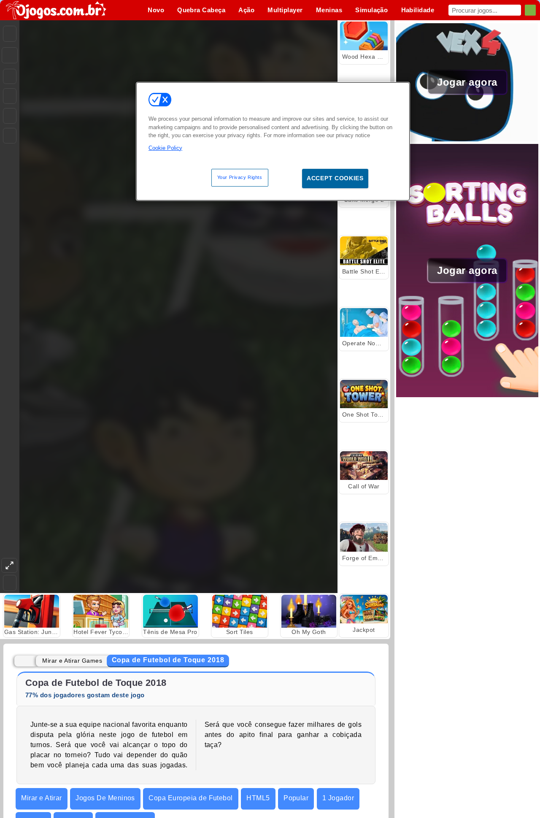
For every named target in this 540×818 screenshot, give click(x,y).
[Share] (10, 55)
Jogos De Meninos (105, 798)
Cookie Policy (165, 147)
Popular (296, 798)
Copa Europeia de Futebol (190, 798)
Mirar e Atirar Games (72, 660)
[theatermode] (9, 565)
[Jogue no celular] (9, 136)
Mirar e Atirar (41, 798)
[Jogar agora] (467, 139)
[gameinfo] (9, 116)
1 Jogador (338, 798)
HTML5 (258, 798)
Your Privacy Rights (239, 177)
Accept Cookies (335, 178)
